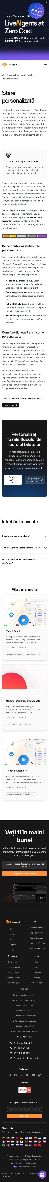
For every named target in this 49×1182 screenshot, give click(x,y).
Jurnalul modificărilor (36, 943)
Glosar (36, 967)
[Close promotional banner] (46, 3)
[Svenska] (26, 1145)
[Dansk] (17, 1138)
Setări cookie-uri (32, 1163)
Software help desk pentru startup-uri (24, 1031)
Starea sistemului (36, 938)
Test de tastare (36, 983)
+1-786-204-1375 (22, 1053)
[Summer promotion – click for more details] (24, 30)
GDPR (37, 1159)
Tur (12, 950)
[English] (30, 1138)
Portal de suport (36, 928)
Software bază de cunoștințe (24, 995)
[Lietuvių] (26, 1141)
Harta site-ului (15, 1163)
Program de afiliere (12, 978)
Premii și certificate (12, 967)
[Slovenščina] (21, 1145)
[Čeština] (12, 1138)
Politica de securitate (33, 1156)
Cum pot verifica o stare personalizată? (21, 547)
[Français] (3, 1141)
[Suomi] (44, 1138)
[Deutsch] (21, 1138)
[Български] (8, 1138)
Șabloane (36, 978)
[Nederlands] (35, 1141)
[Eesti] (39, 1138)
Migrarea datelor (36, 933)
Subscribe (24, 1116)
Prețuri (12, 934)
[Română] (8, 1145)
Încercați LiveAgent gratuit (13, 479)
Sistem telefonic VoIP (24, 1005)
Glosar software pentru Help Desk (21, 75)
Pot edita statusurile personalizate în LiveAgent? (19, 561)
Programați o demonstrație (33, 480)
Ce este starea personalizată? (16, 536)
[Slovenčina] (17, 1145)
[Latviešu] (30, 1141)
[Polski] (44, 1141)
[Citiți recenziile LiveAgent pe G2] (24, 1090)
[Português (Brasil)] (3, 1145)
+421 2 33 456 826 (23, 1043)
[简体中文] (39, 1145)
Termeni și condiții (14, 1156)
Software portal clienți (25, 1026)
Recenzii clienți (12, 972)
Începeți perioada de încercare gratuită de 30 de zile (24, 865)
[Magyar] (12, 1141)
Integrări (12, 945)
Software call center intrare (24, 1016)
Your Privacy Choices (27, 1166)
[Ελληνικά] (26, 1138)
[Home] (3, 75)
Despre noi (12, 962)
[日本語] (21, 1141)
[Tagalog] (30, 1145)
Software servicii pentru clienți (24, 1000)
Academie (36, 972)
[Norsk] (39, 1141)
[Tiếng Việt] (35, 1145)
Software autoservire (24, 1010)
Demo (12, 929)
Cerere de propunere (36, 948)
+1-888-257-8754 (22, 1048)
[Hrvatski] (8, 1141)
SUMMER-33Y (12, 41)
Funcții (12, 939)
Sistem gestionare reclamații (24, 1021)
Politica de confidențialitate (20, 1159)
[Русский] (12, 1145)
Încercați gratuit (10, 405)
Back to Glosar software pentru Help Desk (24, 398)
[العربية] (3, 1138)
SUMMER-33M (21, 38)
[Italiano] (17, 1141)
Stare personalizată (10, 79)
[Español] (35, 1138)
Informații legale (12, 983)
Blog (36, 962)
